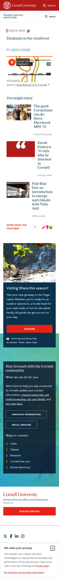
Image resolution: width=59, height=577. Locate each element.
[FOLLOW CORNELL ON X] (5, 536)
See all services (21, 424)
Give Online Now (30, 511)
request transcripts (32, 395)
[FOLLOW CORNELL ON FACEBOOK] (11, 536)
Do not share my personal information (24, 572)
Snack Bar (17, 30)
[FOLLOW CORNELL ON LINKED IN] (16, 536)
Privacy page (42, 565)
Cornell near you (20, 461)
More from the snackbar (17, 226)
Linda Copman (20, 49)
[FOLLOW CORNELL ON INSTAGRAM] (22, 536)
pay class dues (14, 404)
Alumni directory (20, 467)
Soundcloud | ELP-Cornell (32, 85)
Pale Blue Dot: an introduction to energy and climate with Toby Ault (42, 196)
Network (15, 455)
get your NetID (36, 399)
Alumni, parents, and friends (13, 16)
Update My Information (26, 414)
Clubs (13, 443)
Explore (29, 329)
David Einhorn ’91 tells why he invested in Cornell (44, 156)
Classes (14, 449)
